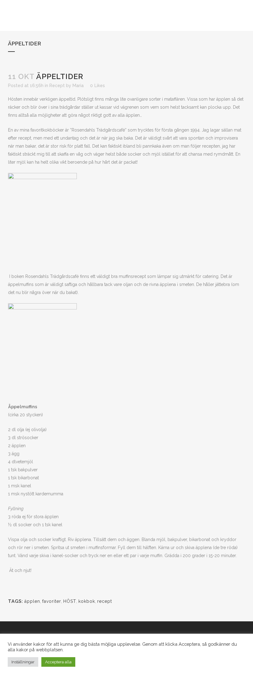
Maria (78, 85)
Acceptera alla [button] (58, 662)
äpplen (32, 601)
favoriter (51, 601)
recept (104, 601)
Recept (57, 85)
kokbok (86, 601)
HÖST (69, 601)
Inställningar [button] (23, 662)
